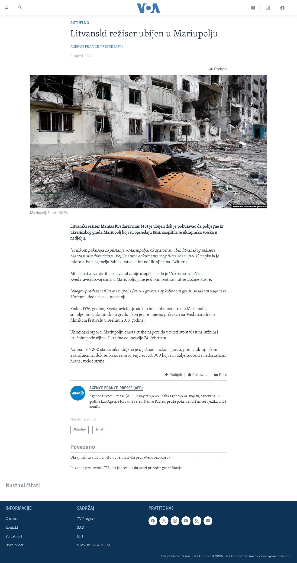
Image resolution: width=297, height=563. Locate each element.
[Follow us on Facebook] (152, 521)
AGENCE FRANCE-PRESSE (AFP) (96, 47)
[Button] (218, 69)
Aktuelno (79, 23)
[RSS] (197, 521)
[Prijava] (207, 521)
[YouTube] (253, 8)
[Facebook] (282, 8)
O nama (12, 519)
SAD (80, 528)
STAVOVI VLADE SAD (94, 545)
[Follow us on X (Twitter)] (163, 521)
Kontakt (12, 528)
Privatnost (14, 537)
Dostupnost (14, 545)
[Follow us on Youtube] (185, 521)
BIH (80, 537)
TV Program (86, 519)
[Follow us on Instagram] (175, 521)
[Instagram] (268, 8)
